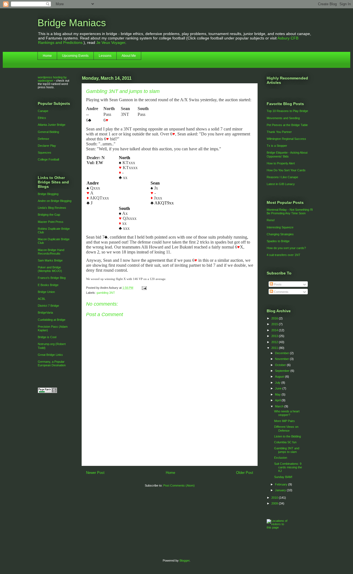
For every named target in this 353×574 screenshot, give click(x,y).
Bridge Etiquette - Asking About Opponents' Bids (287, 154)
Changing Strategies (280, 234)
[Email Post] (143, 287)
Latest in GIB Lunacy (281, 184)
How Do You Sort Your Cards (286, 170)
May (278, 394)
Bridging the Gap (49, 214)
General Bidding (48, 132)
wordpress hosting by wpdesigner (52, 79)
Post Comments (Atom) (179, 485)
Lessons (105, 56)
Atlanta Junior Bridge (51, 124)
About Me (129, 56)
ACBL (42, 298)
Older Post (244, 473)
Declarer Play (47, 145)
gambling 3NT (106, 292)
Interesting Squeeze (280, 227)
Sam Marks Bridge (50, 260)
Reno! (271, 220)
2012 (275, 342)
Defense (43, 138)
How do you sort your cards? (286, 248)
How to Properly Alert (281, 163)
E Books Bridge (48, 285)
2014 (275, 330)
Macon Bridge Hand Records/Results (51, 251)
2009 (275, 503)
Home (47, 56)
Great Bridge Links (50, 354)
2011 (275, 347)
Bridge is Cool (47, 337)
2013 (275, 336)
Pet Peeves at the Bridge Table (287, 125)
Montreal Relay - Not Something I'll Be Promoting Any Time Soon (289, 211)
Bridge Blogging (48, 194)
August (280, 376)
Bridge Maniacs (72, 22)
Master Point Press (50, 221)
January (281, 490)
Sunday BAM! (283, 477)
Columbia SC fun (285, 442)
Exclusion (280, 457)
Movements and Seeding (283, 118)
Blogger (184, 560)
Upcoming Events (75, 56)
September (282, 370)
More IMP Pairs (284, 421)
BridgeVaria (45, 312)
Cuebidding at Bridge (51, 319)
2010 (275, 497)
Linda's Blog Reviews (52, 207)
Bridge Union (46, 291)
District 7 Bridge (48, 305)
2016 (275, 318)
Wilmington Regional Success (286, 138)
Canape (43, 111)
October (281, 365)
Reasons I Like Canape (282, 177)
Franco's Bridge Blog (52, 277)
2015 (275, 324)
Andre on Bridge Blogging (54, 200)
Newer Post (95, 473)
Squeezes (44, 152)
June (278, 388)
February (281, 484)
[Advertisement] (169, 453)
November (282, 359)
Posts (277, 284)
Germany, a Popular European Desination (52, 363)
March (279, 406)
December (282, 353)
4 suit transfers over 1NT (283, 255)
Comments (280, 291)
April (278, 400)
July (278, 382)
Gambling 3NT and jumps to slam (286, 450)
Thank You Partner (279, 132)
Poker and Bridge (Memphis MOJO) (50, 269)
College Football (48, 159)
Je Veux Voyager (110, 42)
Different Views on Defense (286, 428)
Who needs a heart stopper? (286, 413)
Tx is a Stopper (277, 145)
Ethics (42, 117)
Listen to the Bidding (287, 436)
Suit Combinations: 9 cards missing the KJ (288, 467)
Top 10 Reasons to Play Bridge (287, 111)
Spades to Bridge (278, 241)
